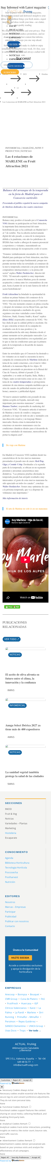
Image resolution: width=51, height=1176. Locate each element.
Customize (5, 1080)
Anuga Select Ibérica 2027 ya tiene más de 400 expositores (23, 727)
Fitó (43, 998)
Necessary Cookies (11, 1090)
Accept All (27, 1080)
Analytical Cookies (11, 1123)
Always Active (27, 1090)
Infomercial (13, 147)
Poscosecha (11, 872)
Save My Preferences (20, 1157)
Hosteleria (10, 833)
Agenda (9, 858)
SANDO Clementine (15, 1026)
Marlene (31, 1012)
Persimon (10, 1021)
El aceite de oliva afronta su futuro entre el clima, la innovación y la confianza (22, 678)
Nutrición (10, 882)
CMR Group (11, 998)
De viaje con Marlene (15, 445)
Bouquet (34, 994)
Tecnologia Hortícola (16, 867)
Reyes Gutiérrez (27, 1021)
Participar (10, 911)
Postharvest (11, 877)
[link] (8, 176)
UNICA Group (36, 1026)
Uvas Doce (10, 1030)
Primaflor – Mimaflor (28, 1017)
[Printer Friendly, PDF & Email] (12, 607)
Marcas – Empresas (15, 906)
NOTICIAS (26, 150)
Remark (24, 1107)
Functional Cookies (11, 1107)
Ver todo (10, 639)
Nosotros (10, 902)
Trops (23, 1030)
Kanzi (32, 1008)
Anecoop (10, 994)
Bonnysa (22, 994)
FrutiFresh (12, 1003)
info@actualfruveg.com (25, 1065)
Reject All (16, 1080)
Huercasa (26, 1003)
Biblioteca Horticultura (17, 862)
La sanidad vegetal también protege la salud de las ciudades (24, 774)
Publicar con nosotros (17, 921)
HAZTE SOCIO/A (20, 958)
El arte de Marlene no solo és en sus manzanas (26, 508)
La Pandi (19, 1012)
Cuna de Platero (29, 998)
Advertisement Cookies (13, 1140)
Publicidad (10, 916)
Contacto (10, 926)
